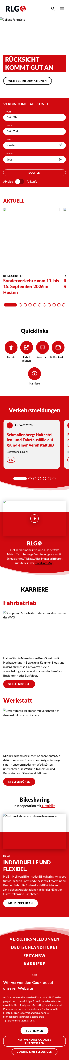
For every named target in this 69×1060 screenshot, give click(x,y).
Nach (9, 125)
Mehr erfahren (20, 903)
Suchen (34, 172)
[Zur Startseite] (15, 9)
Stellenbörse (19, 684)
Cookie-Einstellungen (34, 1051)
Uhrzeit (10, 153)
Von (8, 112)
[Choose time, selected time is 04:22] (61, 159)
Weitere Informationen (27, 80)
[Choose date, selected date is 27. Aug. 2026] (61, 145)
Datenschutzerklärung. (21, 1020)
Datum (9, 139)
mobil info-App (44, 563)
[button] (22, 91)
